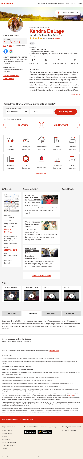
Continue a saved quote (12, 119)
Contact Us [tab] (11, 313)
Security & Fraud (7, 433)
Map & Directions (8, 231)
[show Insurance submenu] (46, 3)
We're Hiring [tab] (71, 313)
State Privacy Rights (8, 445)
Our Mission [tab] (32, 314)
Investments (52, 3)
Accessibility (6, 436)
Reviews (61, 3)
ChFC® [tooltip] (32, 43)
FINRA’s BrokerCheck (11, 76)
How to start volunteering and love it (32, 251)
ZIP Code (35, 112)
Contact (73, 3)
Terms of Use (6, 439)
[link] (7, 3)
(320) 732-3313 (10, 250)
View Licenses (8, 79)
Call (4, 45)
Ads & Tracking (7, 430)
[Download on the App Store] (30, 432)
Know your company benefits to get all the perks (33, 197)
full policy (71, 395)
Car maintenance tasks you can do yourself (32, 224)
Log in (80, 3)
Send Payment (61, 125)
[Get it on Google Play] (45, 432)
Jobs (67, 3)
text (10, 45)
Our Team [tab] (51, 313)
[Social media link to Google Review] (11, 51)
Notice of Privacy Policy (9, 442)
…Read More (75, 94)
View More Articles (41, 276)
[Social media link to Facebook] (5, 51)
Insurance (41, 3)
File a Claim (22, 125)
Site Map (5, 448)
